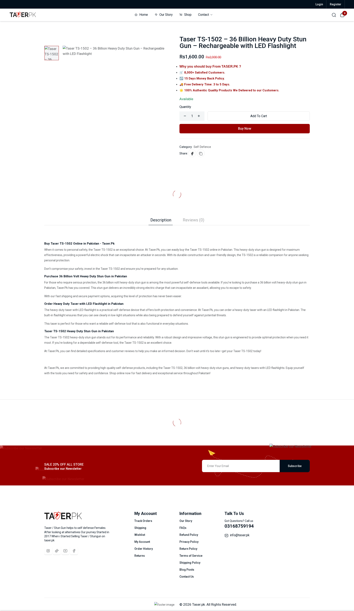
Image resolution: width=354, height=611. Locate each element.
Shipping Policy (189, 562)
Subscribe (295, 466)
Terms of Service (190, 555)
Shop (187, 15)
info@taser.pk (240, 535)
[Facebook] (74, 551)
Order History (143, 548)
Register (335, 4)
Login (319, 4)
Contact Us (186, 576)
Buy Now (244, 128)
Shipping (140, 527)
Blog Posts (186, 569)
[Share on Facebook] (192, 153)
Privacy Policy (189, 541)
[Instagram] (48, 551)
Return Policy (188, 548)
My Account (142, 541)
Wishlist (139, 534)
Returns (139, 555)
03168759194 (239, 526)
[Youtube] (65, 551)
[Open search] (334, 14)
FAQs (182, 527)
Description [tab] (160, 220)
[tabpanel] (177, 300)
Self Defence (202, 147)
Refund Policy (188, 534)
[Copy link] (201, 153)
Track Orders (143, 521)
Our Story (166, 15)
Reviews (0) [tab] (193, 220)
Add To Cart (258, 116)
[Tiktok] (57, 551)
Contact (204, 15)
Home (143, 15)
